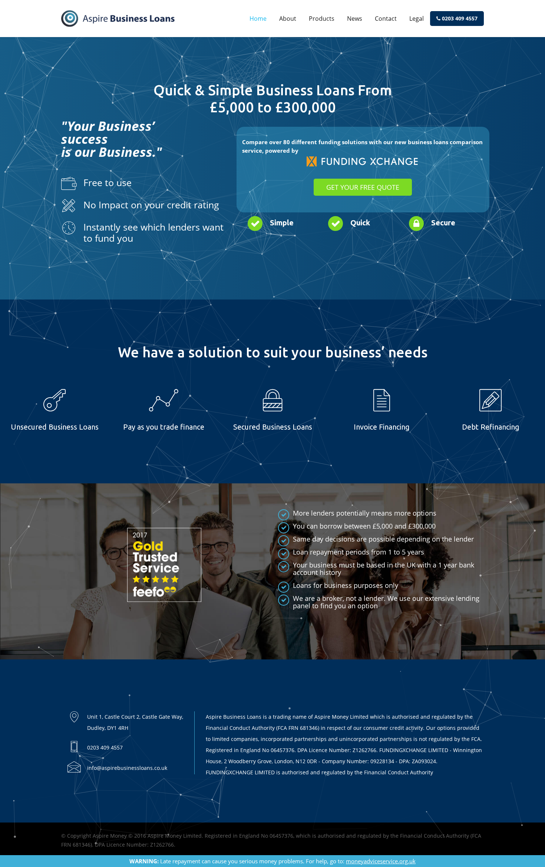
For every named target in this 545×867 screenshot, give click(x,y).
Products (321, 18)
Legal (416, 18)
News (354, 18)
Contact (386, 18)
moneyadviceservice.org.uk (381, 861)
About (287, 18)
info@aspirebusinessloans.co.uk (127, 767)
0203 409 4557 (459, 18)
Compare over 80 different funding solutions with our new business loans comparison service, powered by (362, 146)
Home (258, 18)
